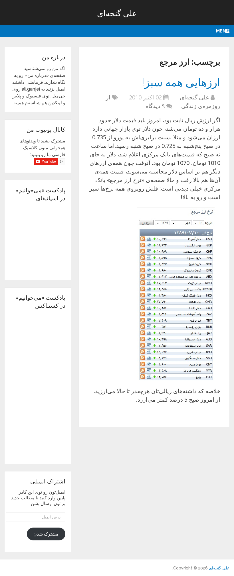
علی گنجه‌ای (117, 13)
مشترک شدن (45, 534)
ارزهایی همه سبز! (181, 82)
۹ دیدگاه (155, 106)
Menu (222, 31)
